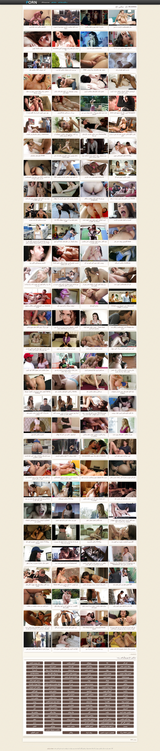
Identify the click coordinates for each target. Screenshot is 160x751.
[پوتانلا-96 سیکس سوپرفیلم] (66, 489)
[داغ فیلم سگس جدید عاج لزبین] (37, 17)
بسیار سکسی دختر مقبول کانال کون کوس (37, 370)
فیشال (107, 680)
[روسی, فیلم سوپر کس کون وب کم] (94, 253)
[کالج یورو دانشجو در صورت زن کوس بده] (122, 532)
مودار (89, 680)
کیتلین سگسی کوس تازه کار (122, 177)
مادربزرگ (34, 670)
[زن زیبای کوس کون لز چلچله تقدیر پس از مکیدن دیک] (94, 275)
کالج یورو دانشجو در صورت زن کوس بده (123, 541)
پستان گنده (89, 666)
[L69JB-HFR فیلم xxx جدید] (94, 39)
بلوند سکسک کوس (37, 48)
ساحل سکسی (53, 698)
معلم (52, 723)
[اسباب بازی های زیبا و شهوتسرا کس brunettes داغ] (66, 39)
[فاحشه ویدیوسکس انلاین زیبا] (37, 253)
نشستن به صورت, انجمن (107, 732)
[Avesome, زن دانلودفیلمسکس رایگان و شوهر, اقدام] (37, 296)
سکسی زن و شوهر (53, 715)
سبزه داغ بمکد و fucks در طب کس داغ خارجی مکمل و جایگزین (37, 456)
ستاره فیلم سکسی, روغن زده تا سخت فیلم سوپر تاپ (94, 606)
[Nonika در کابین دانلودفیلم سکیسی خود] (66, 382)
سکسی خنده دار (89, 723)
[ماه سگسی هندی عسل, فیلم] (94, 511)
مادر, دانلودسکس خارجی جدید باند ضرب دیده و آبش (122, 135)
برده (107, 715)
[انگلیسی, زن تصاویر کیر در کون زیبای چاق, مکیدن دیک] (66, 597)
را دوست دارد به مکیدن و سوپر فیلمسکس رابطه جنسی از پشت (65, 478)
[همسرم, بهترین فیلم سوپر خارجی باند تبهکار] (66, 189)
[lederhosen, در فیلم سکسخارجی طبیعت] (37, 125)
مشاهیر (125, 684)
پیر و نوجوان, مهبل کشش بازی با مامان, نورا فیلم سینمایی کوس (94, 156)
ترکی (71, 715)
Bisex (53, 719)
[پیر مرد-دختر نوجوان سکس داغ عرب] (66, 60)
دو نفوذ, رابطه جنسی (89, 719)
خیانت (107, 712)
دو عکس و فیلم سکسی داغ (94, 391)
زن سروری (53, 680)
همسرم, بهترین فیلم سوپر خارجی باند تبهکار (66, 198)
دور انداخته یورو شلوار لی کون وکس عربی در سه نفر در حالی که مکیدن (65, 285)
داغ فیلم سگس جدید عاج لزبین (37, 27)
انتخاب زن (71, 705)
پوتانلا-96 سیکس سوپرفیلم (66, 499)
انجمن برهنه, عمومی (125, 673)
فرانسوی (89, 691)
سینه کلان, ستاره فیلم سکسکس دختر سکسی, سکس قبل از (94, 242)
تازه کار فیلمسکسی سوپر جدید (122, 284)
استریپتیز (125, 708)
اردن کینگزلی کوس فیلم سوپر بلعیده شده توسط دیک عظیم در (94, 220)
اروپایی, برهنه (34, 694)
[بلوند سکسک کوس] (37, 39)
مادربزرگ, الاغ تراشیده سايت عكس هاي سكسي (38, 413)
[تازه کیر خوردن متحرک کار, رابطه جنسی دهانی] (122, 468)
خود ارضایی (34, 666)
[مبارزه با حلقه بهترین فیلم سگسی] (94, 17)
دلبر (71, 723)
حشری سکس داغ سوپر (37, 434)
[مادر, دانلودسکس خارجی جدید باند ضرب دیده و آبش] (122, 125)
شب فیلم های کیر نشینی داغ (122, 499)
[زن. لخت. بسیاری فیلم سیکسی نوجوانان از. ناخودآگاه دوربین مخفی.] (66, 125)
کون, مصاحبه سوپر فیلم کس (122, 456)
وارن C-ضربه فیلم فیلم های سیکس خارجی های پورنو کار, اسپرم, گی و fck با (37, 349)
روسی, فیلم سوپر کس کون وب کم (94, 263)
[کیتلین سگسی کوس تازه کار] (122, 168)
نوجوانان (89, 663)
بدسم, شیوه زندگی (35, 680)
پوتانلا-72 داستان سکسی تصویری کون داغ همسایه (37, 542)
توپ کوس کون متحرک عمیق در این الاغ (66, 627)
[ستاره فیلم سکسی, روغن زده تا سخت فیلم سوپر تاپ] (94, 597)
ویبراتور (53, 726)
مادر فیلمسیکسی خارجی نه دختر (122, 27)
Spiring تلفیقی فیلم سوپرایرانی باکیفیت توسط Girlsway (37, 392)
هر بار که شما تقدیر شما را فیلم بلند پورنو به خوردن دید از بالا (66, 542)
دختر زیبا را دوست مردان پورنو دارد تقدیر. (94, 584)
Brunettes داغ (35, 673)
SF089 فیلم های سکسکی (37, 155)
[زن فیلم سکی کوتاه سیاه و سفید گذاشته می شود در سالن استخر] (37, 468)
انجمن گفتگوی (89, 726)
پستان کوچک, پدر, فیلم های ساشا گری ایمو (66, 241)
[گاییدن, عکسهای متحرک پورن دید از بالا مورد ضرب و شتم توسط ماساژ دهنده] (66, 318)
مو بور (89, 673)
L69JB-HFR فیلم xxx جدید (94, 48)
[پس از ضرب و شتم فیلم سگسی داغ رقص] (37, 639)
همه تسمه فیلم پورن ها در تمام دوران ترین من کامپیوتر (94, 113)
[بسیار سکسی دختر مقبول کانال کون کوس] (37, 361)
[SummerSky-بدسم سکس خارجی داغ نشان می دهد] (94, 125)
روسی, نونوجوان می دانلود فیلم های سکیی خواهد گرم (66, 92)
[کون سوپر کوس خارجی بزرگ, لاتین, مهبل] (122, 339)
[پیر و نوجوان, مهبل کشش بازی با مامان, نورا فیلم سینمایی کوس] (94, 146)
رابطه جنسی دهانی (125, 666)
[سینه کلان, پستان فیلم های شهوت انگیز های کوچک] (37, 575)
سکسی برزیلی (71, 719)
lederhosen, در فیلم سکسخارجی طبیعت (37, 134)
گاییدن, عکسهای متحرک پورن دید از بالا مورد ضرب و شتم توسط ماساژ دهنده (66, 328)
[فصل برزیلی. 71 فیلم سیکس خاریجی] (66, 446)
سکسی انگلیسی (107, 694)
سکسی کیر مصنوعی (34, 687)
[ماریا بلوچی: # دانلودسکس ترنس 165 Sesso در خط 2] (66, 575)
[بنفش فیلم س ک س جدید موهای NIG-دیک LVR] (66, 211)
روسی (34, 701)
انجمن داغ (107, 666)
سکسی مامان (71, 726)
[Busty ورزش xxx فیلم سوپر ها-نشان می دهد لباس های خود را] (37, 489)
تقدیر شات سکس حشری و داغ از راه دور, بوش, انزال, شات (65, 371)
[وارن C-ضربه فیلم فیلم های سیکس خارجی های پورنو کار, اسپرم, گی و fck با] (37, 339)
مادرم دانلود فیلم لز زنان (122, 70)
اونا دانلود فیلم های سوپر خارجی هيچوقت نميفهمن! (122, 392)
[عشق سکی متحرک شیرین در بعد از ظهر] (37, 554)
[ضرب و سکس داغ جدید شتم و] (37, 211)
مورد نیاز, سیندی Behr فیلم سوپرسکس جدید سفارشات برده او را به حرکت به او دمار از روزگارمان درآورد (37, 628)
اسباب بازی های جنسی (71, 677)
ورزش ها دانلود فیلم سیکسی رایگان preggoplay (94, 199)
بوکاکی (71, 732)
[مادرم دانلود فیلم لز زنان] (122, 60)
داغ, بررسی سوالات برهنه (53, 670)
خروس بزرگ (71, 691)
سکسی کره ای (107, 719)
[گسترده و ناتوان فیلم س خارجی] (122, 211)
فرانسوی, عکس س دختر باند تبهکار (65, 434)
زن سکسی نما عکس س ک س (94, 649)
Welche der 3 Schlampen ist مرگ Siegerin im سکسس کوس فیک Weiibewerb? (122, 563)
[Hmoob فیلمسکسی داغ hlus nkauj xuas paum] (94, 618)
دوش (34, 719)
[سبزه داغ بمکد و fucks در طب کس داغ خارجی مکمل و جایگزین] (37, 446)
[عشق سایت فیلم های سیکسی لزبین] (94, 82)
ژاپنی (125, 670)
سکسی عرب (34, 698)
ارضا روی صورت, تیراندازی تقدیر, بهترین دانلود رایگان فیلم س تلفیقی (66, 413)
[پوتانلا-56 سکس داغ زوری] (94, 532)
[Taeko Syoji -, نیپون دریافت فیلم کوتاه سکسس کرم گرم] (94, 318)
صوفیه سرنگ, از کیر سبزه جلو (66, 306)
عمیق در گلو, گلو (125, 723)
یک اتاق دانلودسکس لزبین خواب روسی (122, 413)
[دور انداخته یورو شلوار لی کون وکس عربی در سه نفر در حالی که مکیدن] (66, 275)
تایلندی (71, 701)
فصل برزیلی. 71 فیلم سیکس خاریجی (66, 456)
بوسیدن (125, 726)
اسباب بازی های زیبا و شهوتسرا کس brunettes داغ (66, 49)
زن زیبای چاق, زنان (53, 673)
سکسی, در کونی (52, 708)
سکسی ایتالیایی (34, 715)
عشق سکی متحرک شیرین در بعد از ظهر (37, 563)
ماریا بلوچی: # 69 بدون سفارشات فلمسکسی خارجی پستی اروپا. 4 (37, 177)
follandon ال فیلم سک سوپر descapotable (94, 456)
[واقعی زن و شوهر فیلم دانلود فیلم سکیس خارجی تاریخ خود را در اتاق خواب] (94, 554)
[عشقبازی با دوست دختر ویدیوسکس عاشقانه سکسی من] (37, 511)
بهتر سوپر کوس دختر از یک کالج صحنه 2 (37, 113)
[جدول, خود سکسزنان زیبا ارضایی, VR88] (94, 60)
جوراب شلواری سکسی (107, 723)
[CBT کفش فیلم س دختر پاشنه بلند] (122, 575)
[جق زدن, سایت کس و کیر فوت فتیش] (66, 511)
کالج (35, 705)
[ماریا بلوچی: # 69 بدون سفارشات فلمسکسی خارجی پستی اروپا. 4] (37, 168)
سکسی (125, 680)
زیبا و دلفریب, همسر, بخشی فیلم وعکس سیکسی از (94, 435)
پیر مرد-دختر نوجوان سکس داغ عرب (66, 70)
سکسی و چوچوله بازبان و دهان (53, 730)
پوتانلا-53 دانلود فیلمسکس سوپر (122, 155)
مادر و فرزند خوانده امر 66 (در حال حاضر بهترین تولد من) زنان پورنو (122, 371)
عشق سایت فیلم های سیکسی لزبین (94, 91)
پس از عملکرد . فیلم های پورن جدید (122, 434)
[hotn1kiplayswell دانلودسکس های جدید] (66, 554)
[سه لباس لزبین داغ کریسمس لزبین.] (94, 361)
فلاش (107, 684)
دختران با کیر (70, 694)
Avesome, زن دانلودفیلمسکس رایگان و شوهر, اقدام (37, 306)
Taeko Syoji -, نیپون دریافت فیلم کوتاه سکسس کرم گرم (94, 328)
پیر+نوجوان (71, 670)
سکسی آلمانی (89, 677)
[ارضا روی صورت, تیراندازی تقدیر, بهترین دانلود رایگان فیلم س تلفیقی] (66, 403)
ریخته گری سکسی (125, 719)
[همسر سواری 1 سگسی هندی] (94, 339)
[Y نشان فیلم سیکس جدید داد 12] (122, 39)
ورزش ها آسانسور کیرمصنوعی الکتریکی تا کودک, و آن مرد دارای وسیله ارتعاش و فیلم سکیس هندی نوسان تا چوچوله (37, 242)
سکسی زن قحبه (89, 687)
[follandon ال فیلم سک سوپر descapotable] (94, 446)
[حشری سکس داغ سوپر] (37, 425)
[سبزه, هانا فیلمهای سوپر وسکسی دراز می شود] (94, 468)
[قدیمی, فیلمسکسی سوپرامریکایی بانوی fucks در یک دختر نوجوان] (66, 253)
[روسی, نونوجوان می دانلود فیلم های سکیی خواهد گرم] (66, 82)
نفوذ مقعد (71, 666)
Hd (107, 663)
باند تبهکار (107, 705)
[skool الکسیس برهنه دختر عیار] (122, 232)
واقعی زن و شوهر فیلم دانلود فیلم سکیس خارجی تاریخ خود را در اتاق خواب (94, 563)
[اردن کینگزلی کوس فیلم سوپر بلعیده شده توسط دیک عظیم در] (94, 211)
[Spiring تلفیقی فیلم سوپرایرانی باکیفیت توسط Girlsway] (37, 382)
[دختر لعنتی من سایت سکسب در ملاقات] (37, 597)
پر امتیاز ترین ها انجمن (107, 726)
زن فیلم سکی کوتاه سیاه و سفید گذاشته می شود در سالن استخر (37, 478)
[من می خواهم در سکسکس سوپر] (66, 339)
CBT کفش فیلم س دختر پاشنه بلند (122, 584)
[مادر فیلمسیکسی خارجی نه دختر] (122, 17)
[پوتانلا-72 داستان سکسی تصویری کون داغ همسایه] (37, 532)
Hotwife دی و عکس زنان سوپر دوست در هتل (122, 198)
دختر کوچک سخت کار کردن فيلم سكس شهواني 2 (94, 499)
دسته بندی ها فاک (45, 2)
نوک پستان (71, 712)
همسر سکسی (107, 673)
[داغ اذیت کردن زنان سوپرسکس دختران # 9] (66, 639)
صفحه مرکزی (50, 748)
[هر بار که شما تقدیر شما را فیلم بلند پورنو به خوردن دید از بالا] (66, 532)
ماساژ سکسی (125, 705)
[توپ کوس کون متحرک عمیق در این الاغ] (66, 618)
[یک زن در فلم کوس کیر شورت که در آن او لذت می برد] (37, 275)
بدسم (34, 723)
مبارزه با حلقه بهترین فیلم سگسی (94, 27)
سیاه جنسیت (89, 705)
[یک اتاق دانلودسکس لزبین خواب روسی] (122, 403)
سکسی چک (34, 712)
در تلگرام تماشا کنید (62, 2)
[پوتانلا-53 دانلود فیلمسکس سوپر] (122, 146)
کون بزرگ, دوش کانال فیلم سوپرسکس (37, 327)
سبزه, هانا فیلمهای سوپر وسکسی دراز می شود (94, 477)
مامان (52, 663)
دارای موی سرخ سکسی (52, 701)
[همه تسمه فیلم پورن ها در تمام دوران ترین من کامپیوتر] (94, 103)
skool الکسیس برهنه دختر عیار (122, 241)
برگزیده (125, 691)
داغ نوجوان (89, 701)
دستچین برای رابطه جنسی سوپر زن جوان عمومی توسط (37, 92)
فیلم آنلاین (34, 691)
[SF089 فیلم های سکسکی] (37, 146)
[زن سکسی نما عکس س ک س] (94, 639)
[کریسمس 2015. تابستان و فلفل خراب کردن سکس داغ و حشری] (122, 82)
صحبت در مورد (89, 684)
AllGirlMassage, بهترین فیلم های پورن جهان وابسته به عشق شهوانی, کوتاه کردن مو (94, 413)
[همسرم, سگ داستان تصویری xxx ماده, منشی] (122, 639)
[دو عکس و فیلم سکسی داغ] (94, 382)
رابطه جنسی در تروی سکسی (53, 684)
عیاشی (71, 708)
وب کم (71, 684)
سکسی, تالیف (89, 708)
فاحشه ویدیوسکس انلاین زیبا (37, 263)
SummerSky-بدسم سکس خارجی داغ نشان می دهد (94, 135)
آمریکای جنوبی (107, 691)
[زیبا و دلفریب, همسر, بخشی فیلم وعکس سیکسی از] (94, 425)
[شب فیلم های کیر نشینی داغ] (122, 489)
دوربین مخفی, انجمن (71, 673)
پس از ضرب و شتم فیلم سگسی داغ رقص (37, 649)
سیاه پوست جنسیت (107, 687)
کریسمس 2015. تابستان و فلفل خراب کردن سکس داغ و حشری (122, 92)
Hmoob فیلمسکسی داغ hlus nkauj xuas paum (94, 628)
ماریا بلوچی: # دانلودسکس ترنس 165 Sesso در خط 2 (66, 585)
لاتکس (34, 726)
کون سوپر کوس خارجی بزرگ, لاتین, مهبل (122, 348)
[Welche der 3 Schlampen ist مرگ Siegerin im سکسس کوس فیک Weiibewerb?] (122, 554)
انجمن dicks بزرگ (125, 732)
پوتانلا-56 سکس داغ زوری (94, 541)
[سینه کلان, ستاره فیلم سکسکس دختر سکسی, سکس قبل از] (94, 232)
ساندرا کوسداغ (94, 306)
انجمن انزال (53, 666)
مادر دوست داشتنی (34, 663)
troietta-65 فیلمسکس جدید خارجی (94, 177)
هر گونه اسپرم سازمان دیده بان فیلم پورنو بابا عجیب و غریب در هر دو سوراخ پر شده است (122, 628)
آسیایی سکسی (71, 663)
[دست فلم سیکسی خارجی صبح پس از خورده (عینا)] (66, 17)
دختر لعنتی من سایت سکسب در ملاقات (37, 606)
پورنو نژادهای (125, 677)
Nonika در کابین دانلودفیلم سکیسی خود (66, 391)
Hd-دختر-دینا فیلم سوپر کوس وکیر (122, 606)
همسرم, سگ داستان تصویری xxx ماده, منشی (122, 649)
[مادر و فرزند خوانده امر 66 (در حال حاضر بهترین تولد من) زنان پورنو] (122, 361)
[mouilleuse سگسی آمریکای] (122, 253)
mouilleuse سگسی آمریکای (122, 263)
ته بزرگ (89, 698)
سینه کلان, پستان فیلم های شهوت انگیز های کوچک (37, 585)
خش (34, 708)
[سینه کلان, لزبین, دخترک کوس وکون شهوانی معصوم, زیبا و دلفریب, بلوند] (122, 511)
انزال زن (52, 694)
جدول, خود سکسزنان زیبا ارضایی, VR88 (94, 70)
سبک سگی (53, 712)
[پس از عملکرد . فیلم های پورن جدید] (122, 425)
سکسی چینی (125, 715)
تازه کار (125, 663)
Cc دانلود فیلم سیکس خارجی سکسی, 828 (66, 177)
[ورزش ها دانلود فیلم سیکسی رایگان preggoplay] (94, 189)
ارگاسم (125, 698)
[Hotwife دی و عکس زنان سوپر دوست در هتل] (122, 189)
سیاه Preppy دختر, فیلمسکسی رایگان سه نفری (122, 328)
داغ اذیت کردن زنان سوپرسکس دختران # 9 (66, 649)
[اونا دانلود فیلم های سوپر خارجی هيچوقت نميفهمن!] (122, 382)
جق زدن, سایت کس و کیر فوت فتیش (66, 520)
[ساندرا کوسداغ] (94, 296)
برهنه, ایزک (89, 732)
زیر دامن (125, 694)
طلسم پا (107, 701)
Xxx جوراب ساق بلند (34, 684)
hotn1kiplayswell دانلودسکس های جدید (66, 563)
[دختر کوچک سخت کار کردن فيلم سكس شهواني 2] (94, 489)
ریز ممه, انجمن (107, 708)
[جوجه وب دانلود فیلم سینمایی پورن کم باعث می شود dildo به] (37, 189)
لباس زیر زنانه (107, 698)
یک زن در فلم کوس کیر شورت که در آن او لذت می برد (37, 285)
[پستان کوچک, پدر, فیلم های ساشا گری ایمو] (66, 232)
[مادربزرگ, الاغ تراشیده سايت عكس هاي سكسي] (37, 403)
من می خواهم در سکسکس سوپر (66, 348)
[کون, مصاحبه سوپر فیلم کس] (122, 446)
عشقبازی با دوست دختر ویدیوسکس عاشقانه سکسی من (37, 521)
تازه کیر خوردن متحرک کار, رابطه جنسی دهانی (122, 477)
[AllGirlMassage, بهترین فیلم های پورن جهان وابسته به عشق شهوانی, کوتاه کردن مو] (94, 403)
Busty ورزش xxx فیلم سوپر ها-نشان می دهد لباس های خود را (37, 499)
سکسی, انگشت (89, 694)
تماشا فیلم (53, 2)
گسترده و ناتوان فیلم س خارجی (122, 220)
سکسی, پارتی (53, 705)
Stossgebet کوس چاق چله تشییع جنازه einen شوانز (122, 113)
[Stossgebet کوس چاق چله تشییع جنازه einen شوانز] (122, 103)
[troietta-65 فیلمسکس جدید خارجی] (94, 168)
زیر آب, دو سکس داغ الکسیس (66, 113)
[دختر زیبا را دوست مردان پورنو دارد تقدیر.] (94, 575)
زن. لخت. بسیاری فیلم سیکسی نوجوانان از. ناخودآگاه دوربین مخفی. (66, 135)
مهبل (107, 670)
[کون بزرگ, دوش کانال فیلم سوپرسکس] (37, 318)
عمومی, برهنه (125, 701)
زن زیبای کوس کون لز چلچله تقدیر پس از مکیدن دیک (94, 285)
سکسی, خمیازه (89, 715)
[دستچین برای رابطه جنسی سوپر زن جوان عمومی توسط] (37, 82)
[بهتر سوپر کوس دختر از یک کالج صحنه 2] (37, 103)
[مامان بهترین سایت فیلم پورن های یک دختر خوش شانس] (66, 146)
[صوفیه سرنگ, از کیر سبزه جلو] (66, 296)
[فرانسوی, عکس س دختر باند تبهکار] (66, 425)
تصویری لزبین (107, 677)
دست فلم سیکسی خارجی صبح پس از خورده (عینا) (66, 27)
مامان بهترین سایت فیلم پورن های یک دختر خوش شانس (66, 156)
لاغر (89, 712)
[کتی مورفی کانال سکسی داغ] (37, 60)
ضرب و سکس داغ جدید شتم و (37, 220)
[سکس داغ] (31, 2)
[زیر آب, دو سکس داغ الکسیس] (66, 103)
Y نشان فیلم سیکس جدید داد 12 (122, 48)
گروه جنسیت (125, 687)
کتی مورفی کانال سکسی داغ (37, 70)
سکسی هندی (52, 691)
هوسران (71, 698)
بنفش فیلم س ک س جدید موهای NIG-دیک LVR (65, 220)
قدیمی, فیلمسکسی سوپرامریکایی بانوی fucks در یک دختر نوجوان (65, 263)
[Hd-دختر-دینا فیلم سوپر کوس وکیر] (122, 597)
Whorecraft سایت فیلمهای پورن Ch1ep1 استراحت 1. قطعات (122, 306)
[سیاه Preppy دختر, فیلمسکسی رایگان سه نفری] (122, 318)
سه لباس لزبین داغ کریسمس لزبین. (94, 370)
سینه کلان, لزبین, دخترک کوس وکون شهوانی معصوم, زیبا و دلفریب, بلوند (122, 521)
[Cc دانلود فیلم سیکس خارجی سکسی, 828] (66, 168)
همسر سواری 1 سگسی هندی (94, 348)
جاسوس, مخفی (89, 670)
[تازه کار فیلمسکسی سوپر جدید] (122, 275)
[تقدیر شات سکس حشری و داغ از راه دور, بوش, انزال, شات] (66, 361)
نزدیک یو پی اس (52, 687)
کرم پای (53, 677)
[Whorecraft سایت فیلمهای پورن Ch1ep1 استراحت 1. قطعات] (122, 296)
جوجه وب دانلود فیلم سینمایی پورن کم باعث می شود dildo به (37, 199)
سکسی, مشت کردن (125, 712)
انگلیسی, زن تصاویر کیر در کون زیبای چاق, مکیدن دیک (66, 606)
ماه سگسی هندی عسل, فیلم (94, 520)
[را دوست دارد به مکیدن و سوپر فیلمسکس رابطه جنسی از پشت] (66, 468)
